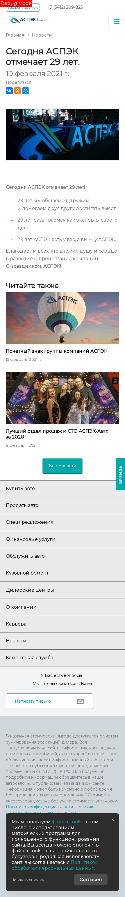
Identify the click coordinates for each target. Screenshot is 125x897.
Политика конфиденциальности (39, 806)
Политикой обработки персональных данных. (55, 865)
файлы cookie (68, 821)
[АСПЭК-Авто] (27, 19)
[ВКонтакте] (9, 90)
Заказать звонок (23, 7)
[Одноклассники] (17, 90)
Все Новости (62, 465)
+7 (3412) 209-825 (65, 7)
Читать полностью (28, 879)
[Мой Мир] (25, 90)
